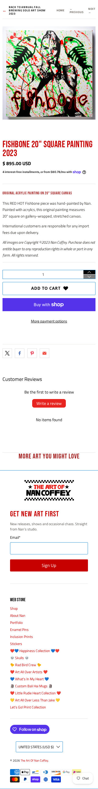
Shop (14, 608)
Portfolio (16, 622)
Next (91, 10)
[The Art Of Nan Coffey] (49, 490)
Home (61, 10)
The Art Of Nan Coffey (34, 760)
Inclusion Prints (21, 636)
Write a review (49, 403)
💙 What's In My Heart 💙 (29, 679)
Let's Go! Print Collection (28, 707)
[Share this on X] (7, 353)
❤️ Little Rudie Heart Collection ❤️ (35, 693)
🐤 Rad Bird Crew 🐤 (25, 664)
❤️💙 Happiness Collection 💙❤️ (34, 650)
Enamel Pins (19, 629)
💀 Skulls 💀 (19, 657)
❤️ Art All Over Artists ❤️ (28, 671)
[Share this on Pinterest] (32, 353)
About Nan (17, 615)
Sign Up (49, 565)
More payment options (49, 321)
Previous (77, 10)
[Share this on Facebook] (19, 353)
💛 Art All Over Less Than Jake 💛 (35, 700)
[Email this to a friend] (44, 353)
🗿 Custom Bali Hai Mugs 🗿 (31, 686)
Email (15, 537)
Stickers (16, 643)
